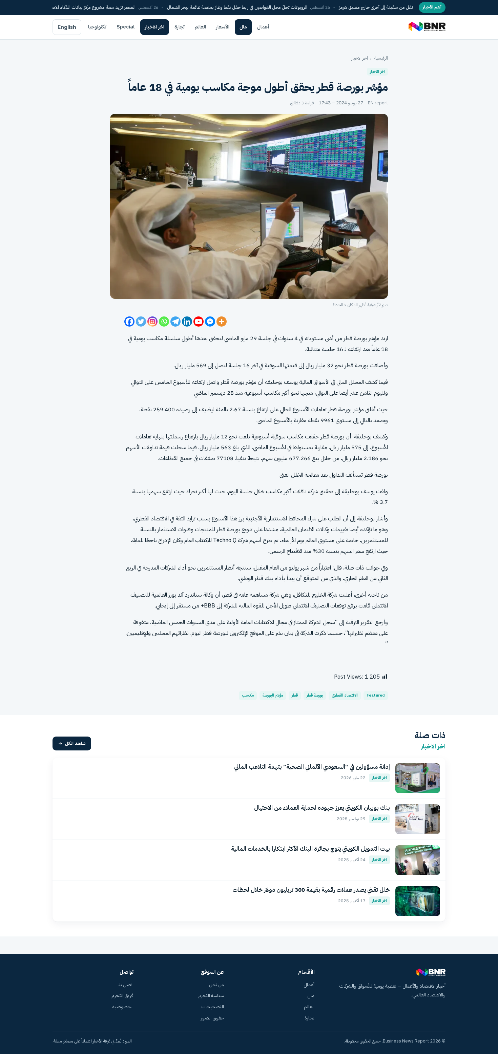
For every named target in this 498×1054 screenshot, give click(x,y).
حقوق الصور (212, 1017)
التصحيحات (212, 1006)
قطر (295, 695)
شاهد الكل (75, 743)
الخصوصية (122, 1006)
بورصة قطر (315, 695)
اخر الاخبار (154, 26)
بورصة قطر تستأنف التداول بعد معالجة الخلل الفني (333, 475)
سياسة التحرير (211, 995)
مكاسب (248, 695)
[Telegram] (175, 321)
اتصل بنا (125, 984)
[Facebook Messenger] (210, 321)
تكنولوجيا (97, 26)
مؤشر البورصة (273, 695)
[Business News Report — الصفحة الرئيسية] (426, 27)
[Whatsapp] (164, 321)
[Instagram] (152, 321)
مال (243, 26)
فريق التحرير (122, 995)
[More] (221, 321)
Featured (376, 695)
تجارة (179, 26)
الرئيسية (381, 58)
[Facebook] (129, 321)
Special (126, 26)
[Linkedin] (187, 321)
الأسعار (222, 26)
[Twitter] (141, 321)
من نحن (216, 984)
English (67, 27)
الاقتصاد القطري (345, 695)
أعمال (263, 26)
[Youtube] (198, 321)
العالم (200, 26)
